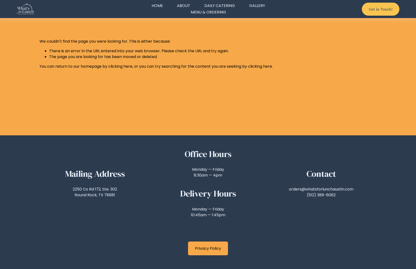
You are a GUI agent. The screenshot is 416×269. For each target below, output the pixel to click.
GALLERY (257, 5)
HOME (157, 5)
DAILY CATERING (219, 5)
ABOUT (183, 5)
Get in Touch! (380, 9)
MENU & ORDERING (208, 12)
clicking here (120, 66)
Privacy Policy (208, 248)
